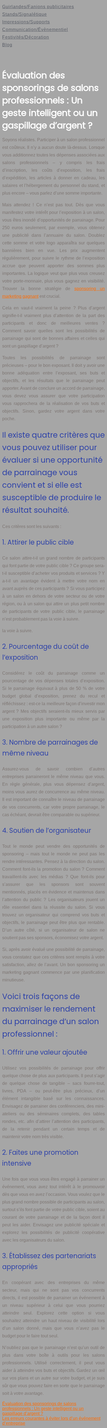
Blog (7, 44)
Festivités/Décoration (25, 37)
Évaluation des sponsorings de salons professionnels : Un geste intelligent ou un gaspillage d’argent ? (43, 1408)
